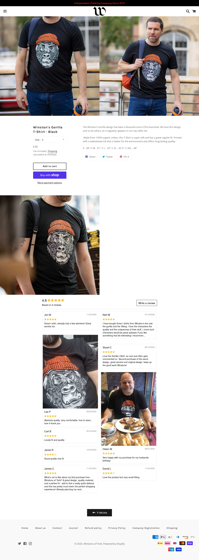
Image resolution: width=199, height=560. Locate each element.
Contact (57, 528)
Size (37, 139)
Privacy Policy (117, 528)
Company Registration (146, 528)
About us (40, 528)
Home (24, 528)
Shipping (52, 151)
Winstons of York (93, 543)
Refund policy (93, 528)
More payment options (49, 182)
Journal (73, 528)
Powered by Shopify (114, 543)
